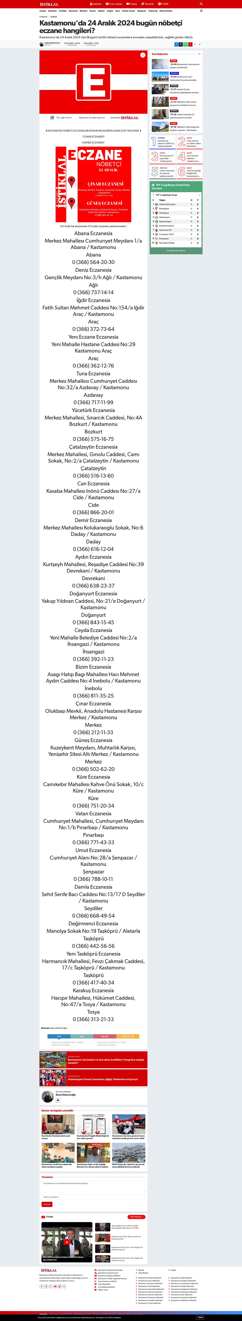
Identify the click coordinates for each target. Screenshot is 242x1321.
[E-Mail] (58, 1100)
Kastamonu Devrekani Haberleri (151, 1289)
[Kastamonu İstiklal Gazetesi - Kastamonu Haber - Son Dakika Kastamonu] (48, 4)
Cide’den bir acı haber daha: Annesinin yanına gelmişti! (194, 144)
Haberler (43, 17)
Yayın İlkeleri (143, 1273)
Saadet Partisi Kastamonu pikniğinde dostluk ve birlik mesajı (184, 91)
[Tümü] (199, 54)
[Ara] (201, 4)
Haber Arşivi (103, 1290)
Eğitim (101, 11)
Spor (117, 11)
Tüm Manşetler (104, 1284)
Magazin (141, 11)
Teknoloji (152, 11)
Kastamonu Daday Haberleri (182, 1286)
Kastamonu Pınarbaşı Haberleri (150, 1297)
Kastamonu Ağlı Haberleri (181, 1278)
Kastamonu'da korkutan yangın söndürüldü (185, 66)
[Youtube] (55, 1286)
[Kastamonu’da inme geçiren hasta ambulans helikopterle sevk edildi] (128, 1124)
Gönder (47, 1204)
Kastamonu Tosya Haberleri (149, 1303)
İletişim (141, 1270)
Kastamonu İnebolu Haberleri (150, 1295)
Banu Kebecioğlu (66, 1095)
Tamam (200, 1317)
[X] (46, 1286)
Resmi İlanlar (166, 11)
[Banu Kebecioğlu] (48, 1096)
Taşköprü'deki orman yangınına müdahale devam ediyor (183, 104)
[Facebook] (41, 1286)
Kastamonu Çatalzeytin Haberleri (184, 1283)
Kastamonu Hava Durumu (108, 1273)
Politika (63, 11)
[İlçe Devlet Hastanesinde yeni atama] (58, 1124)
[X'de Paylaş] (180, 44)
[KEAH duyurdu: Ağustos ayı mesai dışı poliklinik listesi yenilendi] (128, 1153)
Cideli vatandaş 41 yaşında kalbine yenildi (167, 173)
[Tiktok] (60, 1286)
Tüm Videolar (135, 1217)
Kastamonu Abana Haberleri (149, 1278)
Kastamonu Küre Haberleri (182, 1295)
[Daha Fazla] (190, 44)
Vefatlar (97, 4)
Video (133, 4)
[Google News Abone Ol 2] (93, 117)
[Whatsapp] (64, 1286)
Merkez (83, 11)
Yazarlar (149, 4)
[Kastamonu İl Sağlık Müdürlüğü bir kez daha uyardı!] (93, 1124)
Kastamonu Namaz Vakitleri (109, 1276)
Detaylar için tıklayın (176, 251)
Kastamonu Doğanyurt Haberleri (184, 1289)
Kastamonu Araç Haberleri (149, 1281)
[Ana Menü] (201, 11)
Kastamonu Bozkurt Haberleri (150, 1283)
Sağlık (110, 11)
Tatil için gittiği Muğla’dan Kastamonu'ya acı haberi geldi (194, 174)
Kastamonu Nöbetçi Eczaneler (110, 1270)
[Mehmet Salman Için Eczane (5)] (93, 184)
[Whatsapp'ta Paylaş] (185, 44)
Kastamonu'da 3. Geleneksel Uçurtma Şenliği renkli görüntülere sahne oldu (184, 79)
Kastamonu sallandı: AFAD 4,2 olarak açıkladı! (166, 143)
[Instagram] (51, 1286)
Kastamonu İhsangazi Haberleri (184, 1292)
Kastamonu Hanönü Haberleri (150, 1292)
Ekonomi (73, 11)
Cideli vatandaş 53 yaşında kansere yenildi (182, 116)
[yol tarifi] (111, 233)
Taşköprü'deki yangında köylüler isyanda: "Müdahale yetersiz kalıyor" (184, 129)
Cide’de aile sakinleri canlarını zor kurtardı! (192, 159)
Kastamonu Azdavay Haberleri (183, 1281)
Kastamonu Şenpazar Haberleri (184, 1297)
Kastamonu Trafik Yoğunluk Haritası (112, 1279)
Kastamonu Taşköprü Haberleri (183, 1300)
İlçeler (92, 11)
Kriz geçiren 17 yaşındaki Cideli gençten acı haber (167, 159)
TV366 (164, 4)
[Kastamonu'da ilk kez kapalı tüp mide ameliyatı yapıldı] (58, 1153)
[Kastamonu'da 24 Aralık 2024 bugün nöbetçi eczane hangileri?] (93, 82)
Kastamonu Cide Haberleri (149, 1286)
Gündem (52, 11)
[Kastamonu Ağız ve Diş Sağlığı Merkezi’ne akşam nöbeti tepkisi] (93, 1153)
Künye (173, 1270)
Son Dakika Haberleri (106, 1287)
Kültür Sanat (128, 11)
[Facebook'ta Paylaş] (176, 44)
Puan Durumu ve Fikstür (107, 1281)
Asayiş (42, 11)
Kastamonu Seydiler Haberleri (150, 1300)
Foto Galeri (115, 4)
